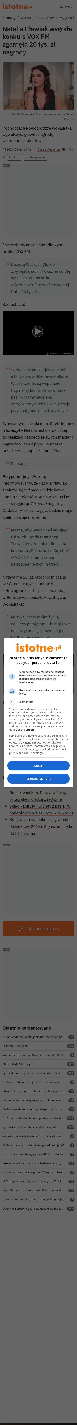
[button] (38, 702)
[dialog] (38, 712)
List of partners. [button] (25, 730)
